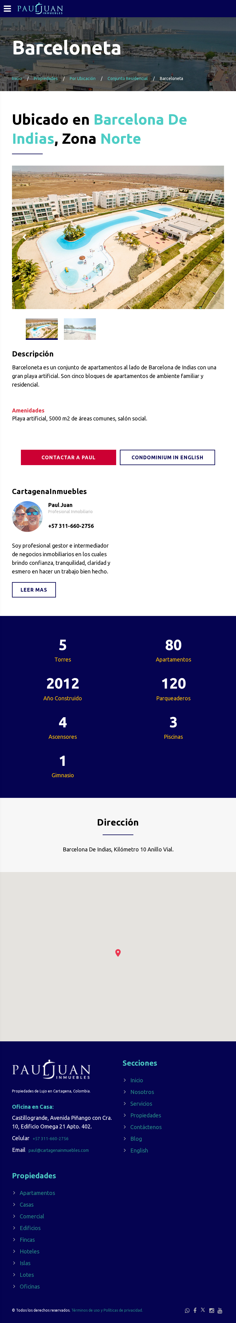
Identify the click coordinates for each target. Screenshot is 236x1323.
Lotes (27, 1275)
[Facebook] (194, 1310)
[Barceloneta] (118, 237)
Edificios (30, 1228)
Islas (25, 1263)
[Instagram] (211, 1310)
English (139, 1150)
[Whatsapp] (187, 1310)
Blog (136, 1139)
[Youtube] (220, 1310)
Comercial (32, 1216)
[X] (203, 1310)
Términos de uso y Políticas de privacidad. (107, 1310)
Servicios (141, 1103)
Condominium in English (167, 457)
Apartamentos (37, 1193)
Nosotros (142, 1092)
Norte (120, 138)
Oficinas (30, 1286)
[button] (118, 953)
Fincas (27, 1240)
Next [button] (211, 237)
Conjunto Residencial (128, 78)
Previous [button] (24, 237)
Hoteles (29, 1251)
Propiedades (145, 1115)
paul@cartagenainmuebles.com (59, 1150)
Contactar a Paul (68, 457)
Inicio (17, 78)
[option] (118, 237)
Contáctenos (146, 1127)
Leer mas (34, 590)
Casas (26, 1204)
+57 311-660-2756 (71, 526)
